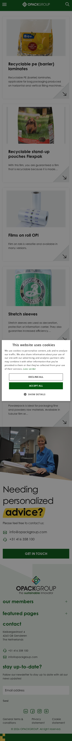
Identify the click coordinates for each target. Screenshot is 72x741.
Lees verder (29, 368)
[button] (35, 394)
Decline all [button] (35, 376)
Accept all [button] (36, 385)
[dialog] (36, 370)
